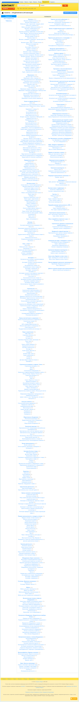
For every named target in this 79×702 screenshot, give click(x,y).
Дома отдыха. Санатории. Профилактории (30, 171)
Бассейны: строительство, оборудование (61, 135)
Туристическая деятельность (27, 486)
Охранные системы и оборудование (31, 618)
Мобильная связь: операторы (26, 246)
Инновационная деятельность (28, 671)
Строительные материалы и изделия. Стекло (31, 364)
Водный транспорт (60, 234)
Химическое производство (57, 167)
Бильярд (28, 349)
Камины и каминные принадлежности (31, 308)
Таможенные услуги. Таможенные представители (61, 89)
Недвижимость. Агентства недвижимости (31, 127)
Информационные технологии (60, 113)
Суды (60, 30)
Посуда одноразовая (31, 468)
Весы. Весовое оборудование (31, 633)
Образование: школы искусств (31, 96)
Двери (31, 369)
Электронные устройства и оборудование (31, 629)
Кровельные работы (31, 307)
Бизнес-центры (31, 146)
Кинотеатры (30, 233)
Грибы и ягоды (30, 530)
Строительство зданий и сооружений (31, 291)
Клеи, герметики (60, 265)
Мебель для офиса (28, 590)
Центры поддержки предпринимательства (31, 135)
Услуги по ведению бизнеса (31, 101)
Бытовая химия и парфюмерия (56, 188)
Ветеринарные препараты (57, 161)
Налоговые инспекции (31, 496)
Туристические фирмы (27, 488)
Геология (28, 669)
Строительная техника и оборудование (61, 226)
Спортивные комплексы (28, 335)
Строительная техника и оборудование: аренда (31, 305)
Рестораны (28, 338)
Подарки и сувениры (31, 48)
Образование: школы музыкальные (31, 82)
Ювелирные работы (31, 202)
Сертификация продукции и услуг (31, 150)
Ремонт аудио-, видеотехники (31, 198)
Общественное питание (26, 547)
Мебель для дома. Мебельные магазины (31, 27)
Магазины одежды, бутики (31, 36)
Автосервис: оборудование (31, 576)
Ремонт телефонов (31, 203)
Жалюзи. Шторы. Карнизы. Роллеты (31, 373)
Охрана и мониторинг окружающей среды (28, 664)
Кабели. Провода (31, 640)
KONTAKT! (23, 686)
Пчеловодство (27, 412)
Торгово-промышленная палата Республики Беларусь (61, 34)
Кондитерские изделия (30, 520)
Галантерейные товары (31, 459)
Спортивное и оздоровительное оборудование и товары (31, 457)
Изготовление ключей (31, 209)
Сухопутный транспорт (31, 426)
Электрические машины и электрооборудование (30, 637)
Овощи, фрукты (30, 525)
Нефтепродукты (56, 147)
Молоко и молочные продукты (30, 519)
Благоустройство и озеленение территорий (31, 301)
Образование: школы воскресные (31, 95)
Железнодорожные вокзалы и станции (31, 438)
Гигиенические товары (31, 466)
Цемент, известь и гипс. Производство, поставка (31, 397)
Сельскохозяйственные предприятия (26, 403)
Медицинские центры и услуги (30, 169)
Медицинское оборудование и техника (31, 623)
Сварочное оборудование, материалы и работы (31, 647)
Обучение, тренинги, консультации (31, 138)
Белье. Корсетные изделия (58, 58)
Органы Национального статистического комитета (60, 116)
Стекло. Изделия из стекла (31, 380)
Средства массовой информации (59, 19)
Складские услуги (62, 90)
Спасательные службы (29, 321)
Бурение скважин (31, 302)
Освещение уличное (26, 482)
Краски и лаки (57, 169)
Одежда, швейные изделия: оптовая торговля (59, 59)
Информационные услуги (31, 120)
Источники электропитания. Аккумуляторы (31, 646)
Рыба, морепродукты (31, 531)
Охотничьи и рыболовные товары (31, 53)
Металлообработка (28, 657)
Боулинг (28, 358)
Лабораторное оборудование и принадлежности (31, 393)
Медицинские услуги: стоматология (29, 174)
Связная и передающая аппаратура (59, 246)
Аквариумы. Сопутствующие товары (26, 554)
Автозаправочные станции (31, 265)
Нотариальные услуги (31, 113)
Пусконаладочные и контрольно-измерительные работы (31, 644)
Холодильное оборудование (31, 564)
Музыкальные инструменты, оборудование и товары (31, 463)
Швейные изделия (58, 53)
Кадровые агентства (31, 118)
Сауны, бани (28, 341)
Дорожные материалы (31, 381)
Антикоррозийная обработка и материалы (31, 313)
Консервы (30, 536)
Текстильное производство (55, 202)
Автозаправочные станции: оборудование (31, 575)
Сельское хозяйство (27, 401)
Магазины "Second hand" (31, 59)
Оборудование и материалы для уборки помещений (62, 127)
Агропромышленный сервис (26, 406)
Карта (30, 2)
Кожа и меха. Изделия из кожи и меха (57, 256)
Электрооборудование (31, 638)
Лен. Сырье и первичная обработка (59, 209)
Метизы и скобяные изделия (28, 655)
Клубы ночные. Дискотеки (28, 350)
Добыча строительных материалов (61, 270)
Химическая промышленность (58, 172)
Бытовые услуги (31, 183)
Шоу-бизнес (30, 240)
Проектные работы (31, 293)
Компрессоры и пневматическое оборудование (31, 573)
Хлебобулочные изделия (30, 524)
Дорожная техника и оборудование (62, 228)
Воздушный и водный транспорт (60, 231)
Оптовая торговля (27, 550)
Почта (26, 245)
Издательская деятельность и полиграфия (59, 37)
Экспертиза (31, 137)
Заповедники (29, 448)
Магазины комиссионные (31, 65)
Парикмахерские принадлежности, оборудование (31, 465)
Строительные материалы (31, 366)
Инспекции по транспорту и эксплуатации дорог (31, 506)
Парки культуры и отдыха (30, 231)
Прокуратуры (61, 31)
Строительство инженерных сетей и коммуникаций (31, 304)
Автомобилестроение (61, 93)
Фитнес (28, 342)
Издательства (59, 44)
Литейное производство (28, 658)
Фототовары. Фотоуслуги (31, 47)
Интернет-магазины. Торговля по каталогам (31, 56)
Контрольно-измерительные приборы (31, 624)
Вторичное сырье (58, 220)
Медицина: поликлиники (29, 166)
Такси (31, 434)
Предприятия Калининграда (48, 692)
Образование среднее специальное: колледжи (31, 89)
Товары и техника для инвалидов (30, 180)
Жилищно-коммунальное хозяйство (31, 186)
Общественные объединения (31, 417)
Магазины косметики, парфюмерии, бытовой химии (31, 31)
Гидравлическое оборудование (31, 565)
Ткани (55, 197)
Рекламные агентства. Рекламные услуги (31, 104)
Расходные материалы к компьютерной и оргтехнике (31, 606)
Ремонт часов (31, 215)
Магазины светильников (31, 62)
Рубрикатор (9, 20)
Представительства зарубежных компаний (31, 154)
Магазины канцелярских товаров (27, 553)
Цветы (31, 41)
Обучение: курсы (31, 84)
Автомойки (31, 271)
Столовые (28, 336)
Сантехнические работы (31, 299)
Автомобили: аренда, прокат (31, 282)
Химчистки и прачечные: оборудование (62, 130)
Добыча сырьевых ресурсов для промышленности (61, 268)
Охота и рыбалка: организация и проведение (28, 446)
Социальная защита (31, 494)
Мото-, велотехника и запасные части (57, 214)
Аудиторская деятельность (31, 126)
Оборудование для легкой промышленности (61, 133)
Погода (39, 2)
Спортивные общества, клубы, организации (28, 339)
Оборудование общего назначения (31, 558)
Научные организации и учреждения (27, 667)
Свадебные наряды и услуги (31, 200)
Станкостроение (61, 104)
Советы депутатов (29, 327)
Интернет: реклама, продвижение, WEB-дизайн (31, 116)
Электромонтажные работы (31, 294)
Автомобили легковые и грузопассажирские (31, 279)
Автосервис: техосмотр (31, 270)
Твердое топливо (26, 477)
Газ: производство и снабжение (59, 140)
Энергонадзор (26, 476)
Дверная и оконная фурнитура (31, 389)
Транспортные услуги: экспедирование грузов (61, 87)
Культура (30, 222)
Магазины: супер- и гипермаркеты (31, 51)
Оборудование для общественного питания (62, 126)
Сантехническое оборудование (31, 370)
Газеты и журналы (59, 20)
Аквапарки (28, 361)
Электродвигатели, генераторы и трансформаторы (31, 649)
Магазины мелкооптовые (31, 70)
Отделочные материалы (31, 375)
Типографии (59, 41)
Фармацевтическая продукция (57, 160)
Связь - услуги (26, 243)
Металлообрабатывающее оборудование (60, 107)
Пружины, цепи (28, 660)
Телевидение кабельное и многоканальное (59, 25)
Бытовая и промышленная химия (56, 191)
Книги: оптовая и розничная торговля (26, 551)
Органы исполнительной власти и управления (29, 319)
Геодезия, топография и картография (27, 666)
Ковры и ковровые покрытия (54, 198)
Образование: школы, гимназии (31, 78)
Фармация (57, 163)
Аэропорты (60, 237)
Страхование (31, 110)
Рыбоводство (27, 414)
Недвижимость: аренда (31, 109)
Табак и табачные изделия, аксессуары (30, 534)
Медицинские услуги (29, 160)
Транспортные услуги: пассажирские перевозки (31, 432)
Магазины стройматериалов (31, 28)
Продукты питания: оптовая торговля (30, 517)
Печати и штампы (59, 42)
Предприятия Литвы (38, 692)
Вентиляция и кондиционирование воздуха (31, 559)
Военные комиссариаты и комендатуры (29, 325)
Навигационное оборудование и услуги (31, 632)
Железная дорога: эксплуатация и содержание (62, 84)
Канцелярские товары (31, 455)
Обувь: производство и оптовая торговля (58, 257)
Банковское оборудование (31, 627)
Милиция (29, 322)
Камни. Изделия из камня (31, 386)
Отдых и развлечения (27, 332)
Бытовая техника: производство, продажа (61, 124)
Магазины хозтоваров (31, 44)
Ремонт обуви (31, 194)
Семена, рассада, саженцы (27, 409)
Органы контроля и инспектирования (31, 493)
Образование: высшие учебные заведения (31, 98)
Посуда (31, 460)
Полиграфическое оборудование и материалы (59, 45)
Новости (26, 2)
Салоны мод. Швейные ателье (31, 189)
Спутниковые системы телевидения (59, 242)
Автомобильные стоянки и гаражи (31, 267)
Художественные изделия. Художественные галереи (30, 234)
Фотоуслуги (31, 217)
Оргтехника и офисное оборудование (31, 604)
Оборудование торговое (61, 123)
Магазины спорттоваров (31, 58)
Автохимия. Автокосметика (31, 274)
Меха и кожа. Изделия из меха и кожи (58, 259)
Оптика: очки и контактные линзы (29, 172)
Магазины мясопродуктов (31, 34)
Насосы (31, 572)
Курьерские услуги (26, 254)
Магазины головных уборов (31, 68)
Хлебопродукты (59, 206)
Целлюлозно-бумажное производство (57, 250)
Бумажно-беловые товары (58, 251)
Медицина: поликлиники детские (29, 178)
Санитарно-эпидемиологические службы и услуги (29, 175)
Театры (30, 236)
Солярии (28, 352)
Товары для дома (55, 195)
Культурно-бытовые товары (31, 451)
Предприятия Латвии (29, 692)
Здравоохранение (29, 163)
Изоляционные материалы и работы (31, 383)
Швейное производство (58, 56)
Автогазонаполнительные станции (31, 277)
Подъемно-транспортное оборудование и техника (31, 562)
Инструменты (60, 106)
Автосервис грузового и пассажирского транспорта (31, 273)
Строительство (31, 288)
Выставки (31, 152)
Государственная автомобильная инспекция (29, 328)
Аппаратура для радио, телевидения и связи (59, 240)
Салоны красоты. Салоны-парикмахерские (31, 185)
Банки (31, 102)
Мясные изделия (30, 527)
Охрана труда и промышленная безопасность (31, 129)
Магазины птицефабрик (31, 30)
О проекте (52, 2)
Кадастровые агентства (31, 115)
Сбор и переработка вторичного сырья (58, 219)
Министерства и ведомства (60, 33)
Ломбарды (31, 195)
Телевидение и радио (59, 24)
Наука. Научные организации (27, 663)
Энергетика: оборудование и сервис (26, 483)
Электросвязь (26, 248)
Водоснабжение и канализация (26, 479)
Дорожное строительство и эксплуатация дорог (31, 296)
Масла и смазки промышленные (56, 149)
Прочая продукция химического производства (60, 262)
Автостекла (31, 276)
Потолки (31, 376)
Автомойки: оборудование (31, 578)
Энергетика (26, 471)
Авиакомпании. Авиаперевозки (60, 236)
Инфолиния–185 (70, 686)
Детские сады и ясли (31, 76)
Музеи (30, 226)
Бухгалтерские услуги (31, 112)
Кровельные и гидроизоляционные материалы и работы (31, 372)
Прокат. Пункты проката (31, 205)
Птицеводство (27, 411)
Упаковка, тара (58, 177)
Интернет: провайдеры (26, 253)
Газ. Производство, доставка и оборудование (59, 138)
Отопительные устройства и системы (31, 561)
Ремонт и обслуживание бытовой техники (31, 192)
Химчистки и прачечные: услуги (31, 197)
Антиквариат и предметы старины (31, 67)
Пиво (31, 533)
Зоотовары (31, 45)
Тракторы (62, 76)
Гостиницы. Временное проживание (27, 581)
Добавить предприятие (70, 12)
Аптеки (29, 161)
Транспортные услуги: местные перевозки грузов (31, 431)
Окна (31, 367)
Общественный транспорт (31, 437)
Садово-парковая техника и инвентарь (61, 75)
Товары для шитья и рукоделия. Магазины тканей (31, 54)
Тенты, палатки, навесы (54, 200)
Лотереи (28, 356)
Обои (31, 378)
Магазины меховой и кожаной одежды (31, 64)
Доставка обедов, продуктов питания (28, 359)
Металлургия (61, 180)
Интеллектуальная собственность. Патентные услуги (31, 144)
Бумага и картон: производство (58, 253)
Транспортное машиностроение (57, 212)
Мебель (28, 587)
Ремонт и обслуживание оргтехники (31, 602)
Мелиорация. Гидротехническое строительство (31, 298)
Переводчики (31, 121)
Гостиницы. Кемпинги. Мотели (27, 584)
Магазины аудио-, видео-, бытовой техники (31, 42)
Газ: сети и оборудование (60, 141)
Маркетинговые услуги (31, 132)
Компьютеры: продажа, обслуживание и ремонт (31, 601)
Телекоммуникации (26, 251)
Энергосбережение (26, 480)
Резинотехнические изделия (56, 157)
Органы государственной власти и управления (60, 28)
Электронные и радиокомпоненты (60, 245)
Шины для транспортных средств (56, 154)
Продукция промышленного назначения (58, 175)
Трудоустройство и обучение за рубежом (31, 157)
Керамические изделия (31, 395)
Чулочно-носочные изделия (59, 62)
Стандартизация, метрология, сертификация (31, 140)
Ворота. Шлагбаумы (31, 387)
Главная (21, 2)
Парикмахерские (31, 206)
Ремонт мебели (28, 593)
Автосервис (31, 257)
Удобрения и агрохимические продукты (57, 171)
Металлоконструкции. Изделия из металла (28, 654)
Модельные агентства (30, 237)
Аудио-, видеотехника (60, 243)
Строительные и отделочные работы (31, 290)
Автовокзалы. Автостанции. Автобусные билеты (31, 435)
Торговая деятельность (26, 544)
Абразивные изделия (61, 110)
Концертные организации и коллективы (30, 239)
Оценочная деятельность (31, 123)
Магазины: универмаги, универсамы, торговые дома (31, 39)
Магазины (30, 19)
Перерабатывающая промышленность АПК (59, 205)
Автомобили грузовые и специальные (62, 101)
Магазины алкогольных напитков (31, 61)
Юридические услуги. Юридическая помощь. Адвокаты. (32, 106)
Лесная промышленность (28, 443)
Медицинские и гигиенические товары (57, 164)
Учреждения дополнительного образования (31, 79)
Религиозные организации (31, 418)
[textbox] (27, 5)
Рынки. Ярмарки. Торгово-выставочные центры (31, 33)
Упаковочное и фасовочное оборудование (62, 132)
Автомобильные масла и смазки (56, 146)
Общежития (27, 582)
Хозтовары (31, 462)
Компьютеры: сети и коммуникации (31, 612)
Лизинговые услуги (31, 130)
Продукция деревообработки (57, 48)
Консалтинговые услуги (31, 124)
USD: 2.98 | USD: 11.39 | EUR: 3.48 (28, 8)
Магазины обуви (31, 37)
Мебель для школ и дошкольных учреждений (28, 595)
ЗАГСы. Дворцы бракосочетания (29, 324)
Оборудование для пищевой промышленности (62, 129)
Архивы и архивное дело (30, 229)
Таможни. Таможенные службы (61, 85)
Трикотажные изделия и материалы (59, 64)
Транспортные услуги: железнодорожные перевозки (31, 440)
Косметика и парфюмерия (56, 189)
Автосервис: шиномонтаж (31, 268)
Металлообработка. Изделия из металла (28, 652)
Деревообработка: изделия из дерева (57, 50)
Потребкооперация (26, 548)
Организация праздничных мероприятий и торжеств (30, 228)
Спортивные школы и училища (31, 81)
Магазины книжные (31, 50)
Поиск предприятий (9, 18)
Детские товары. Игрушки (31, 454)
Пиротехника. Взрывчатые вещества (60, 263)
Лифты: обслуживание (31, 219)
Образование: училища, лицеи (31, 85)
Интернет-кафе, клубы (28, 353)
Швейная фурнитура (59, 61)
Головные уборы (59, 65)
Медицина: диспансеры (29, 177)
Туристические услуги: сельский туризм (27, 489)
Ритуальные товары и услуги (31, 188)
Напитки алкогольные (30, 528)
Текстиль (54, 194)
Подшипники (31, 570)
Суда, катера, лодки (57, 215)
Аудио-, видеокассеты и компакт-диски (31, 72)
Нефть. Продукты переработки (56, 144)
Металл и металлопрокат (61, 185)
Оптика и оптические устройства (31, 630)
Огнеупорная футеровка (31, 315)
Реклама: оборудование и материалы (31, 143)
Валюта (35, 2)
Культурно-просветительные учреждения (30, 225)
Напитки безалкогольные (30, 522)
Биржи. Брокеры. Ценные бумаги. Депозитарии (31, 141)
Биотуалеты (31, 398)
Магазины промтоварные (31, 22)
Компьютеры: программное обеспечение (60, 115)
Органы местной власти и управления (28, 318)
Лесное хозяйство (28, 445)
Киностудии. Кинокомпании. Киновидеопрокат (59, 22)
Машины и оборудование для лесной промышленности (62, 78)
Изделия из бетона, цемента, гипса (31, 384)
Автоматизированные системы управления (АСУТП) (31, 626)
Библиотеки (30, 223)
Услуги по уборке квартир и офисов (31, 208)
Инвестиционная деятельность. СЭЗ (31, 147)
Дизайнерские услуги (31, 133)
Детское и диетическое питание (30, 541)
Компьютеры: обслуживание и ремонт (31, 607)
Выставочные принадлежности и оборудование (31, 155)
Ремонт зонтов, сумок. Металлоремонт (31, 211)
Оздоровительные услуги (28, 346)
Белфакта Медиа (39, 681)
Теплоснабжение (26, 474)
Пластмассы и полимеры (56, 155)
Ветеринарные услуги (30, 167)
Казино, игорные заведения (28, 344)
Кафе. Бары (28, 333)
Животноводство (27, 407)
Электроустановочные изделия (31, 643)
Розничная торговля (26, 545)
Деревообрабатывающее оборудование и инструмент (60, 109)
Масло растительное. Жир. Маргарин (30, 537)
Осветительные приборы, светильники (31, 641)
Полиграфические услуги (59, 39)
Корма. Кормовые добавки (59, 208)
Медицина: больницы (29, 164)
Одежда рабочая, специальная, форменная (59, 54)
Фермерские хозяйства (27, 404)
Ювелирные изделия (31, 452)
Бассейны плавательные (28, 347)
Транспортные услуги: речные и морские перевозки (60, 233)
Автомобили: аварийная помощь (31, 280)
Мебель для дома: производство (28, 589)
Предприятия (46, 2)
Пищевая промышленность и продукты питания (30, 516)
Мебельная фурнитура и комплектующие (28, 592)
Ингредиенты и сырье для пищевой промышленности (30, 539)
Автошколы (31, 87)
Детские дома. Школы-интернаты (31, 93)
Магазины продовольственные (31, 20)
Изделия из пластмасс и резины (56, 152)
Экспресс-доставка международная (26, 250)
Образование (30, 75)
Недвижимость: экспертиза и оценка (31, 149)
